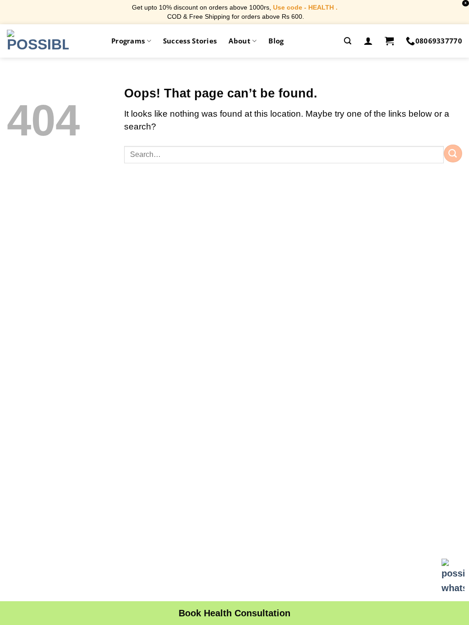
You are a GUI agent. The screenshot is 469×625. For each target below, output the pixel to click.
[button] (347, 41)
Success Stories (190, 40)
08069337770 (438, 40)
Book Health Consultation (234, 613)
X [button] (465, 3)
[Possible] (38, 41)
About (240, 40)
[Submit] (453, 153)
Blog (276, 40)
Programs (128, 40)
